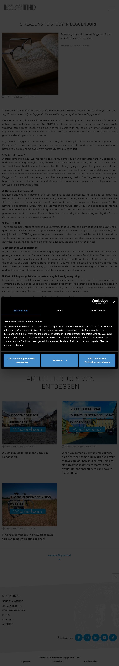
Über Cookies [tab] (98, 310)
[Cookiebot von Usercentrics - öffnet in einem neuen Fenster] (94, 301)
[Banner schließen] (114, 302)
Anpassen (57, 360)
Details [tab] (59, 310)
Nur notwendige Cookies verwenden (21, 360)
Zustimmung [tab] (21, 310)
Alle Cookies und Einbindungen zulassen (97, 360)
